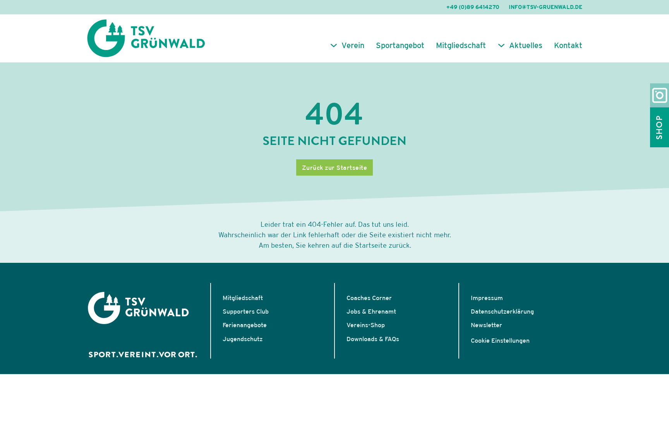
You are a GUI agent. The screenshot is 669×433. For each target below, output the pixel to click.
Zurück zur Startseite (334, 167)
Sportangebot (400, 45)
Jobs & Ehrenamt (371, 311)
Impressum (487, 298)
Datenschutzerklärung (502, 311)
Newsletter (486, 325)
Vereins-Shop (366, 325)
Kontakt (568, 45)
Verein (352, 45)
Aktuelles (525, 45)
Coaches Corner (369, 298)
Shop (659, 127)
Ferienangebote (245, 325)
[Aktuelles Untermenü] (501, 45)
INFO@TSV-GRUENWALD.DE (545, 7)
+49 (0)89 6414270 (472, 7)
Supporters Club (246, 311)
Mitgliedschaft (461, 45)
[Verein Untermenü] (334, 45)
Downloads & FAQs (373, 339)
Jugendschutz (242, 339)
